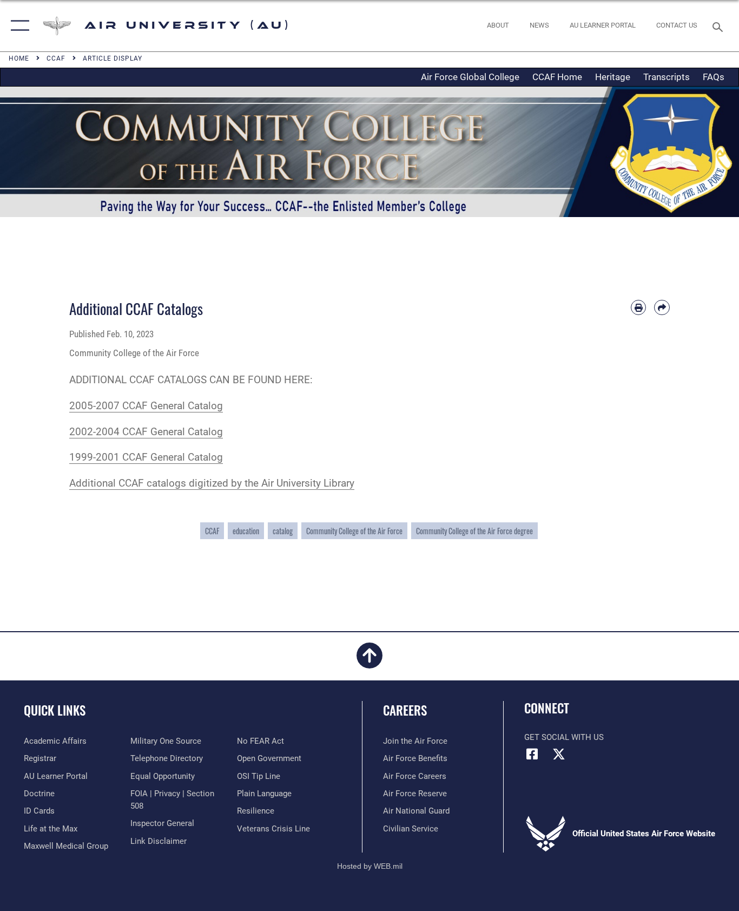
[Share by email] (662, 308)
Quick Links (54, 710)
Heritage (612, 76)
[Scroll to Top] (369, 662)
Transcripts (666, 76)
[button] (17, 25)
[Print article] (638, 308)
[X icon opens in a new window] (559, 754)
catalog (283, 530)
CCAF (212, 530)
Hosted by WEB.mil (370, 866)
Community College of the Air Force (354, 530)
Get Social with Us (564, 737)
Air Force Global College (470, 76)
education (246, 530)
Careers (405, 710)
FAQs (713, 76)
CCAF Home (557, 76)
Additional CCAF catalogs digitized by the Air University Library (211, 483)
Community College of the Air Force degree (474, 530)
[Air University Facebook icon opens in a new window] (532, 754)
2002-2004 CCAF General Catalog (146, 431)
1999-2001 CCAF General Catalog (146, 457)
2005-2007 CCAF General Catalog (146, 405)
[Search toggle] (719, 26)
